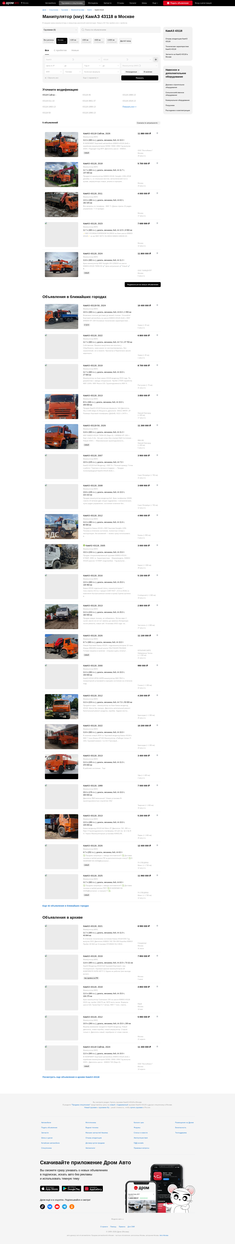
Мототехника (91, 1122)
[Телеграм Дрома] (64, 1206)
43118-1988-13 (142, 95)
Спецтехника (46, 1148)
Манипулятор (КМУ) (131, 66)
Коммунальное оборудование (178, 100)
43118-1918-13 (142, 101)
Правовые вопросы (141, 1148)
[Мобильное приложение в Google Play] (71, 1189)
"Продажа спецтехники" (80, 1105)
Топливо (68, 72)
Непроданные (131, 72)
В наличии (148, 72)
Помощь (113, 1227)
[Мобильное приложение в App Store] (49, 1189)
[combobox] (60, 30)
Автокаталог (90, 1148)
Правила (122, 1227)
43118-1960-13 (61, 107)
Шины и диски (47, 1138)
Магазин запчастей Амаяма (97, 1133)
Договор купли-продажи (95, 1143)
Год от (86, 66)
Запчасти (107, 3)
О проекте (104, 1227)
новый (112, 1105)
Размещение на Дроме (184, 1122)
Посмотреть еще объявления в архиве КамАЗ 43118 (70, 1077)
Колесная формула (92, 72)
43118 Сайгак (61, 95)
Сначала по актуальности (147, 123)
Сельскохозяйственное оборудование (175, 93)
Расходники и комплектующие (178, 110)
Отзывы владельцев (94, 1138)
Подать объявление (49, 1127)
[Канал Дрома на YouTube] (57, 1206)
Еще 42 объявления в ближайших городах (65, 906)
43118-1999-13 (101, 107)
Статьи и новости (141, 1133)
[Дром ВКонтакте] (49, 1206)
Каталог (133, 3)
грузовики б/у (104, 1107)
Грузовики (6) (50, 30)
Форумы (137, 1127)
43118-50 (61, 113)
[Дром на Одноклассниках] (71, 1206)
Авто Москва (164, 1235)
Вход (203, 3)
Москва (25, 3)
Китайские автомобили (50, 1143)
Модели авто (116, 1219)
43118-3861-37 (101, 101)
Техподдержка (181, 1133)
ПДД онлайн (139, 1143)
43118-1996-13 (101, 113)
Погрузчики (170, 105)
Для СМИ (131, 1227)
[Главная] (10, 3)
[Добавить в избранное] (157, 133)
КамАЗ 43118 (174, 30)
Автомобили (50, 3)
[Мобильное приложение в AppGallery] (93, 1189)
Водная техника (92, 1127)
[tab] (47, 52)
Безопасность (180, 1127)
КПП (48, 72)
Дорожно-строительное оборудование (175, 86)
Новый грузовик (90, 1107)
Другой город (125, 41)
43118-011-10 (61, 101)
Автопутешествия (141, 1138)
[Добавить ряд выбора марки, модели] (155, 59)
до (104, 66)
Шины (144, 3)
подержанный (122, 1105)
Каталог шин (139, 1122)
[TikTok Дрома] (42, 1206)
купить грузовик (136, 1107)
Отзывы (120, 3)
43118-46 (101, 95)
